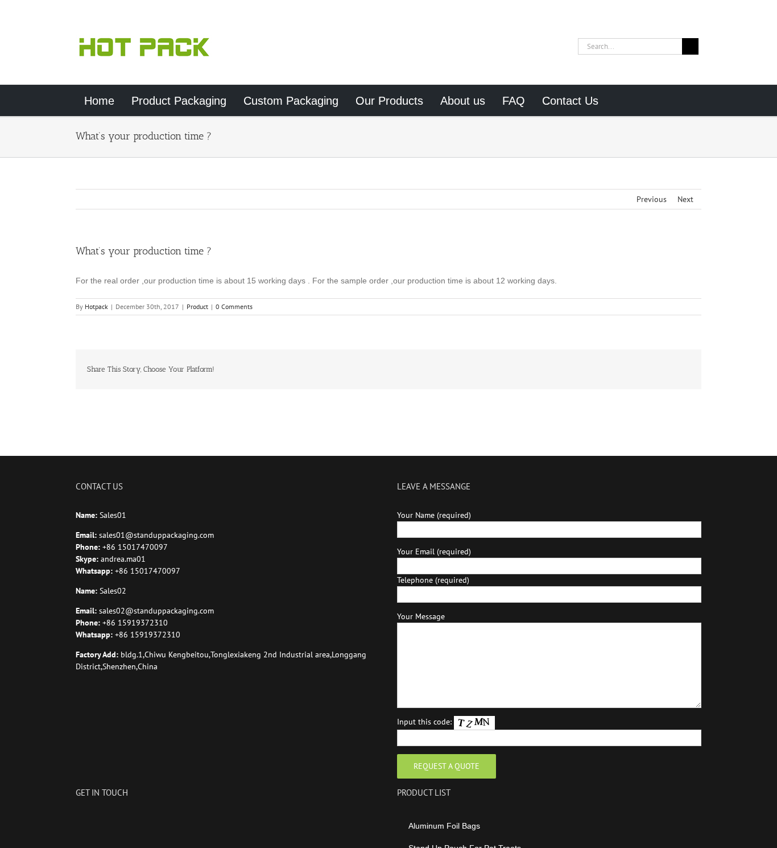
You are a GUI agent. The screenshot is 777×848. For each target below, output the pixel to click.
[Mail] (140, 820)
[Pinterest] (125, 820)
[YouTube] (94, 820)
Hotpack (96, 306)
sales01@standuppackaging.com (156, 535)
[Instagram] (109, 820)
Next (685, 199)
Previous (652, 199)
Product (197, 306)
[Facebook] (79, 820)
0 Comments (234, 306)
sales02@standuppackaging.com (156, 611)
